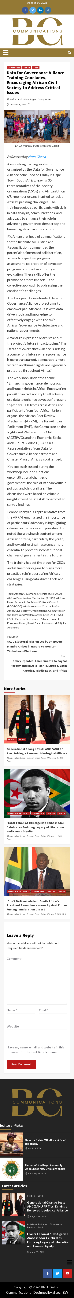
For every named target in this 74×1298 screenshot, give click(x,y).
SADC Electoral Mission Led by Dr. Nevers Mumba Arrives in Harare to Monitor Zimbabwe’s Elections (35, 644)
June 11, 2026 (55, 836)
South (27, 67)
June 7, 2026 (55, 914)
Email (43, 1010)
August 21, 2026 (56, 758)
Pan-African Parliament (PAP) (44, 623)
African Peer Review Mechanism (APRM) (31, 598)
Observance (38, 813)
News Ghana (37, 157)
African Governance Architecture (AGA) (38, 593)
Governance (14, 67)
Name (12, 1010)
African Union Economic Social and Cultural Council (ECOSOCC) (36, 602)
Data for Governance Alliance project (37, 619)
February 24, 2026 (37, 1173)
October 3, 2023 (18, 104)
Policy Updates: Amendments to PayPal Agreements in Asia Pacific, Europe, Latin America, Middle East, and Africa (39, 663)
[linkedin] (40, 10)
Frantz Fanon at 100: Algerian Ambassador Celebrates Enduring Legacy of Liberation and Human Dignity (35, 827)
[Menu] (7, 52)
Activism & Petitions (18, 813)
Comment (15, 958)
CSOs (10, 619)
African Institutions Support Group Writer (30, 99)
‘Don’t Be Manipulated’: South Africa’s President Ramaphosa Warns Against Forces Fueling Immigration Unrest (37, 905)
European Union (16, 623)
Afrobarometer (32, 606)
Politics (12, 739)
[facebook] (25, 10)
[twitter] (32, 10)
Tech (35, 67)
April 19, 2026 (34, 1148)
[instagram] (48, 10)
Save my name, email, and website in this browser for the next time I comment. (36, 1049)
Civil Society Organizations (31, 610)
